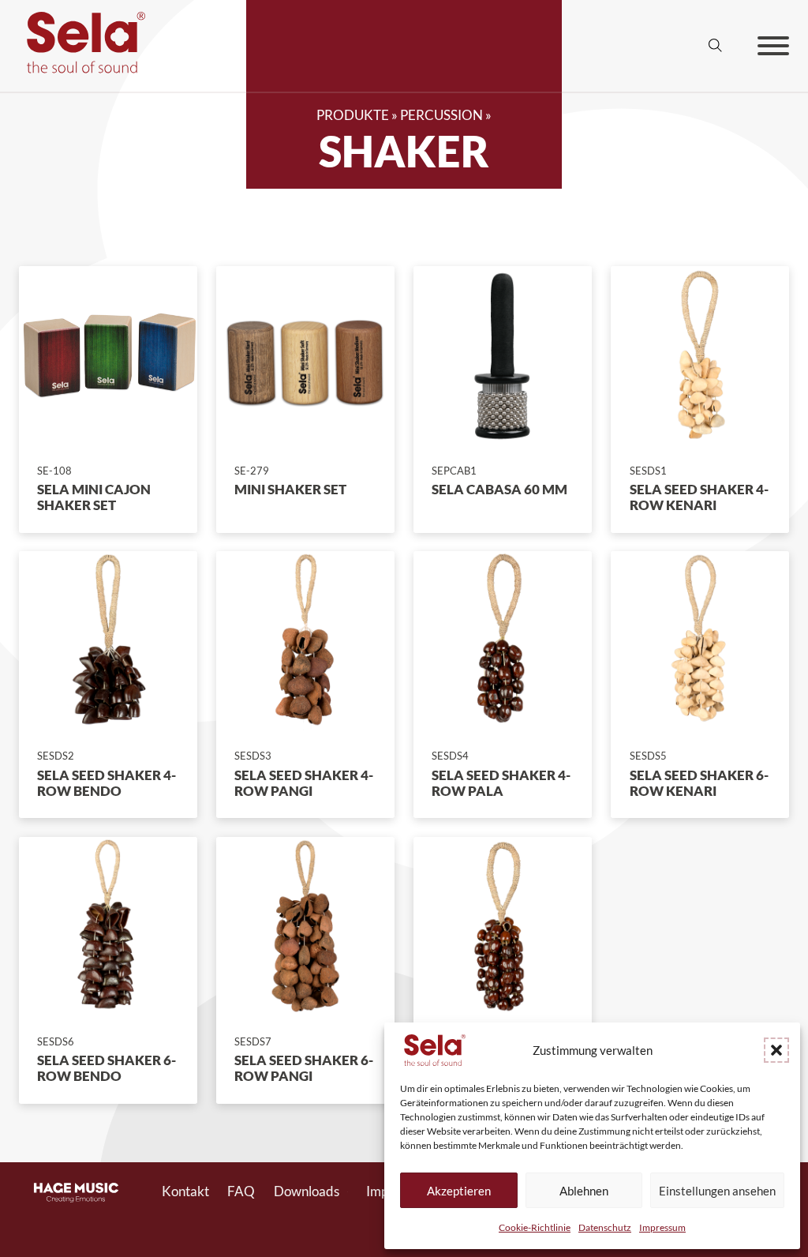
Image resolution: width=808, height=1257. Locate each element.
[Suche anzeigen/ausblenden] (715, 46)
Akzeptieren (459, 1191)
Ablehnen (583, 1191)
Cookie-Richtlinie (534, 1227)
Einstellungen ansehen (717, 1191)
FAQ (241, 1191)
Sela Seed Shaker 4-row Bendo (106, 783)
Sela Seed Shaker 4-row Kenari (699, 497)
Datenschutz (604, 1227)
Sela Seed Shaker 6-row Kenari (699, 783)
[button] (776, 1050)
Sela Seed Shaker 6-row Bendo (106, 1068)
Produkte (352, 115)
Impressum (662, 1227)
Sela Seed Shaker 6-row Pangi (303, 1068)
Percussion (441, 115)
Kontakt (185, 1191)
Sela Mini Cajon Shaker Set (94, 497)
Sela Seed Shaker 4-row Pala (501, 783)
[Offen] (773, 45)
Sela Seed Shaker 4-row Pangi (303, 783)
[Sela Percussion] (82, 69)
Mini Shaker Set (290, 489)
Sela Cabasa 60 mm (499, 489)
